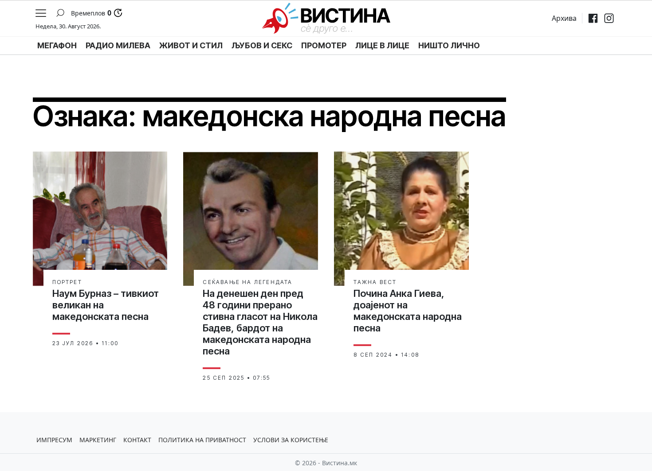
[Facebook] (593, 18)
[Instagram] (609, 18)
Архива (564, 18)
